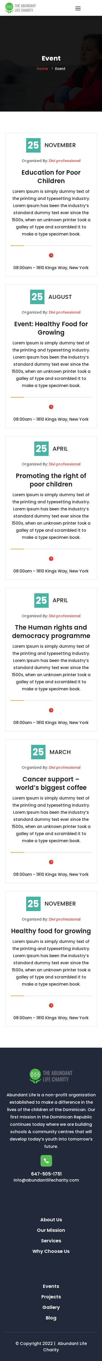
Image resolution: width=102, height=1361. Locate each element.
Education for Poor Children (51, 176)
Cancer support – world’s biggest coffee (51, 783)
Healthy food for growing (51, 931)
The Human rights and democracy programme (51, 631)
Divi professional (65, 160)
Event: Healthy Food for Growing (51, 328)
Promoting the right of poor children (51, 480)
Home (43, 68)
